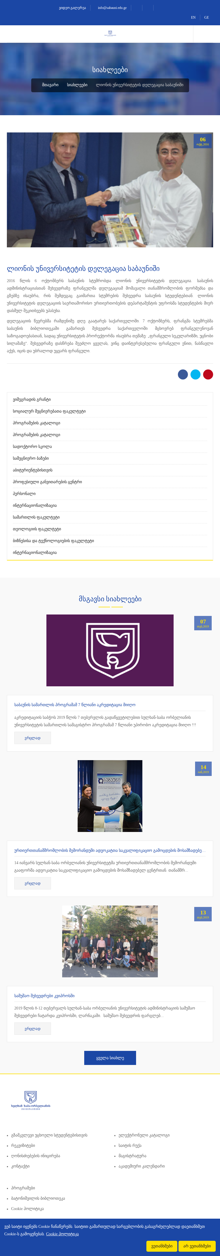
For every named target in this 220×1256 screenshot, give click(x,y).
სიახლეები (77, 85)
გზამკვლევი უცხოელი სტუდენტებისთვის (49, 1135)
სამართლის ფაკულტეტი (36, 517)
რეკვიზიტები (23, 1145)
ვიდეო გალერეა (72, 8)
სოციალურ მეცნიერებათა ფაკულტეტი (49, 411)
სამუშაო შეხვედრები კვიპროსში (44, 996)
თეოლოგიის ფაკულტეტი (37, 529)
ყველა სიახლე (110, 1058)
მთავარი (49, 85)
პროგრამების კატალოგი (36, 423)
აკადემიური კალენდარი (142, 1166)
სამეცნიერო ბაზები (31, 458)
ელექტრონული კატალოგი (144, 1135)
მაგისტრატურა (132, 1156)
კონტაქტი (20, 1166)
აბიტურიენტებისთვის (32, 470)
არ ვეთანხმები (197, 1246)
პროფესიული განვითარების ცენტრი (47, 482)
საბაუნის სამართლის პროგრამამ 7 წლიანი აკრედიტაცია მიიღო (74, 705)
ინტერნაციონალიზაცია (35, 505)
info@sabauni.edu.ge (112, 8)
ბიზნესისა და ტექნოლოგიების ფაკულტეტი (53, 541)
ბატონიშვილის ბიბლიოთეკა (38, 1198)
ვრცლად (33, 738)
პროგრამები (23, 1188)
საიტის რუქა (130, 1145)
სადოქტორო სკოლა (32, 446)
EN (193, 18)
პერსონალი (24, 494)
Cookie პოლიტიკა (27, 1209)
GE (206, 18)
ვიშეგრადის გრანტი (32, 399)
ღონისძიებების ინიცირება (35, 1156)
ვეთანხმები (161, 1246)
